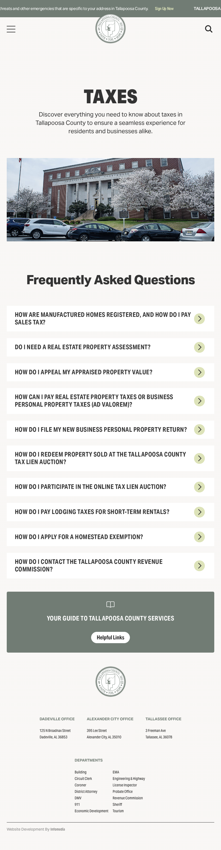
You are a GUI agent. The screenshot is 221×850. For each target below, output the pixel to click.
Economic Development (91, 810)
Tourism (118, 810)
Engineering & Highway (129, 778)
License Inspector (125, 785)
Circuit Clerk (83, 778)
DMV (78, 798)
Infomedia (57, 829)
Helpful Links (110, 637)
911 (77, 804)
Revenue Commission (128, 798)
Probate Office (123, 791)
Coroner (80, 785)
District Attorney (86, 791)
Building (81, 772)
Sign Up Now (160, 8)
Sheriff (117, 804)
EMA (116, 772)
